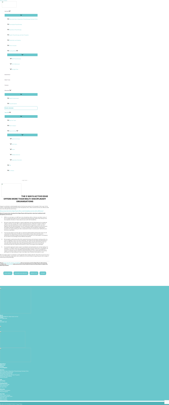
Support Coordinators (5, 390)
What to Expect (12, 125)
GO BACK (43, 273)
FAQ (10, 165)
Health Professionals (14, 98)
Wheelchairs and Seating (15, 40)
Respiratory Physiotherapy (15, 29)
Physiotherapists (13, 103)
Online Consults (12, 45)
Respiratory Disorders (17, 160)
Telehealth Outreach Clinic (6, 396)
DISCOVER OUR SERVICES (21, 273)
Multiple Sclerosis (16, 154)
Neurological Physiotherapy (15, 24)
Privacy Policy (19, 404)
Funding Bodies (12, 50)
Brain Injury (14, 144)
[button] (10, 11)
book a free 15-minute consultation (11, 263)
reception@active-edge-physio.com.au (9, 316)
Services (2, 369)
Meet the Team (12, 120)
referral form (10, 264)
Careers (2, 366)
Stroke (13, 149)
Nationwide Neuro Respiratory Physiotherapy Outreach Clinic (23, 19)
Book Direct (3, 363)
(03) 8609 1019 (3, 318)
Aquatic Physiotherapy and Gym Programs (19, 35)
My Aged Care (15, 69)
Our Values (11, 170)
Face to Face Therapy (5, 395)
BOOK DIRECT (7, 273)
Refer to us (2, 365)
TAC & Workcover (16, 64)
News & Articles (12, 131)
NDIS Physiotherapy (16, 58)
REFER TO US (34, 273)
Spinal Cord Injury (16, 139)
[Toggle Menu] (21, 15)
